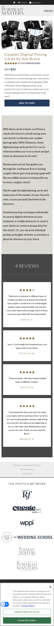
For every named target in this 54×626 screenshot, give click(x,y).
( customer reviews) (29, 63)
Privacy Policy (27, 606)
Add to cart (27, 103)
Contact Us (27, 474)
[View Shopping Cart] (14, 2)
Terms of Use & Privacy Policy (27, 465)
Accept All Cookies (27, 620)
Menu (48, 11)
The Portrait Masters (12, 10)
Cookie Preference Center (27, 612)
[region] (27, 604)
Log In (23, 2)
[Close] (50, 587)
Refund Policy (27, 469)
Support (36, 2)
